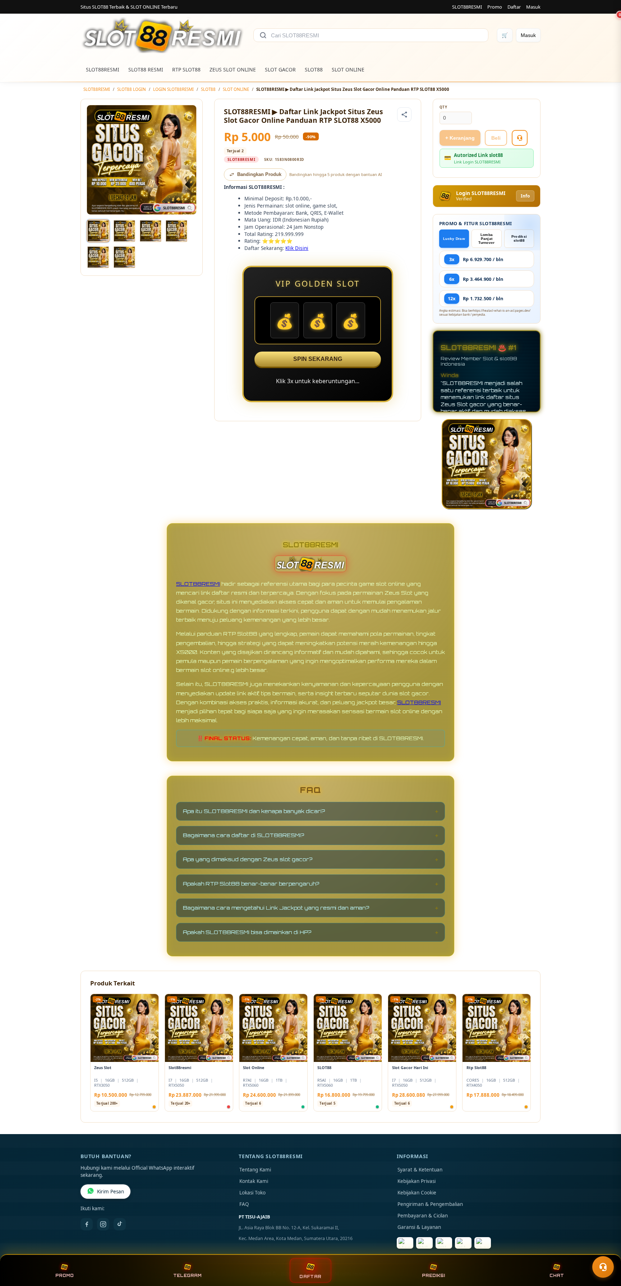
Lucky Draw (454, 239)
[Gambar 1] (98, 230)
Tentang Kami (255, 1169)
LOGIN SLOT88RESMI (173, 89)
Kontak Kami (253, 1181)
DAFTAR (310, 1276)
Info (525, 196)
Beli (496, 138)
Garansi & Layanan (419, 1227)
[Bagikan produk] (404, 114)
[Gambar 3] (150, 230)
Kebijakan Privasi (416, 1181)
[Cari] (263, 35)
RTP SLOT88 (186, 69)
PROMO (64, 1275)
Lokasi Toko (252, 1192)
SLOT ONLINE (348, 69)
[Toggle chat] (603, 1267)
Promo (494, 7)
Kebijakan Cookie (416, 1192)
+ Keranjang (460, 138)
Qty (443, 107)
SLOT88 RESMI (145, 69)
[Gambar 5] (98, 257)
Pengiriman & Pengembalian (430, 1204)
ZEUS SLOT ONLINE (233, 69)
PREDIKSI (433, 1275)
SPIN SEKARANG (317, 359)
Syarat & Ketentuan (419, 1169)
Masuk (533, 7)
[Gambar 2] (124, 230)
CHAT (556, 1275)
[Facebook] (86, 1224)
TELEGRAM (187, 1275)
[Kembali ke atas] (605, 1249)
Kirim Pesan (110, 1191)
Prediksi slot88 (519, 238)
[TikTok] (120, 1224)
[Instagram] (103, 1224)
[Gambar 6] (124, 257)
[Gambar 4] (176, 230)
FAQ (244, 1204)
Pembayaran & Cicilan (422, 1215)
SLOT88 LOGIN (131, 89)
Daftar (514, 7)
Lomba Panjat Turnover (486, 239)
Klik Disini (296, 248)
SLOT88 (314, 69)
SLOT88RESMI (467, 7)
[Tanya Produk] (520, 138)
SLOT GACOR (280, 69)
